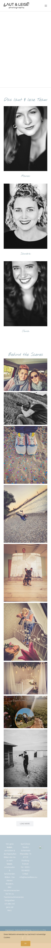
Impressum (9, 930)
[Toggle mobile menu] (46, 5)
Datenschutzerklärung (23, 930)
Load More (25, 824)
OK (25, 943)
